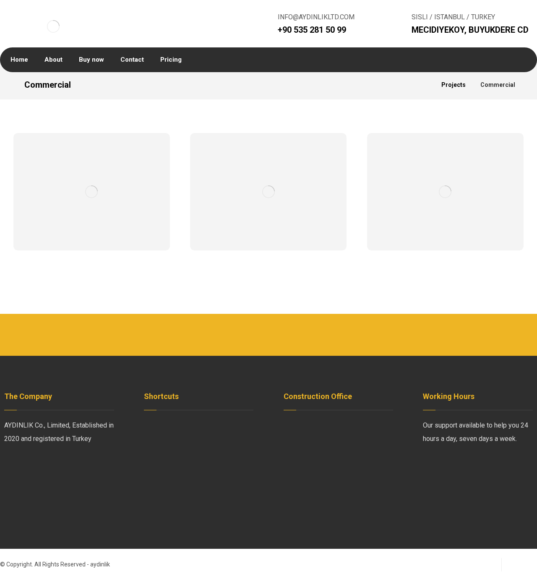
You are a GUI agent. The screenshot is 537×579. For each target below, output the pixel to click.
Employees (170, 439)
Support (222, 452)
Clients (221, 439)
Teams (164, 452)
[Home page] (424, 84)
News (219, 425)
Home (163, 425)
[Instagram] (63, 466)
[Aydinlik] (53, 26)
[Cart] (461, 60)
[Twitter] (29, 466)
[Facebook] (12, 466)
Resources (170, 465)
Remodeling (228, 465)
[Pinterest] (79, 466)
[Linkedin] (46, 466)
